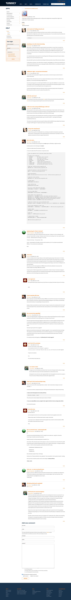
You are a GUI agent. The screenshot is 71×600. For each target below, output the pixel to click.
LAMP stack (60, 592)
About (7, 588)
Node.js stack (61, 591)
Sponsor (7, 596)
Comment (24, 543)
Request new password (12, 56)
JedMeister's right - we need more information (37, 71)
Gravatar (48, 532)
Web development (9, 13)
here (44, 99)
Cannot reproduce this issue (33, 295)
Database (8, 23)
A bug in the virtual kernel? (34, 128)
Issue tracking (9, 21)
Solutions (19, 588)
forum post (30, 486)
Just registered (31, 279)
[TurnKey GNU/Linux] (11, 4)
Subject (23, 539)
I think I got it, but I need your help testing (36, 381)
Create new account (11, 55)
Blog (30, 4)
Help (25, 4)
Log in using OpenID (11, 53)
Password (8, 48)
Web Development (49, 592)
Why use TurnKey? (8, 590)
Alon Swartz (29, 141)
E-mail (23, 529)
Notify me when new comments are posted (30, 574)
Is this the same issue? (32, 96)
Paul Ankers (24, 16)
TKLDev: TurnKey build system (21, 593)
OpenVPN (60, 590)
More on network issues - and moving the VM (36, 429)
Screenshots (38, 4)
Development (9, 36)
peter (29, 280)
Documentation (9, 37)
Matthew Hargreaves (30, 232)
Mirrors (7, 592)
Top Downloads (62, 588)
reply (64, 40)
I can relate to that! (33, 366)
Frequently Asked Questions (36, 591)
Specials (8, 11)
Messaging (8, 19)
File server (60, 595)
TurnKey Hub (46, 4)
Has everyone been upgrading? (33, 313)
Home (23, 8)
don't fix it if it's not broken (34, 343)
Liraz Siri (28, 30)
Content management (10, 16)
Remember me (10, 52)
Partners (7, 595)
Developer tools (9, 24)
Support (23, 23)
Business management (10, 18)
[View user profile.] (24, 13)
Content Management (49, 590)
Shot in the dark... (31, 140)
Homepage (23, 535)
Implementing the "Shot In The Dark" (35, 231)
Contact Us (7, 593)
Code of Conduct (8, 591)
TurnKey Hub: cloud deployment (22, 591)
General (8, 34)
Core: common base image (21, 590)
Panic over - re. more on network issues (35, 469)
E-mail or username (10, 44)
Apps (20, 4)
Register (63, 1)
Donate (33, 593)
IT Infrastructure (48, 591)
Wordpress (60, 593)
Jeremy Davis (29, 45)
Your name (23, 525)
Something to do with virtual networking (36, 44)
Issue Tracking (48, 593)
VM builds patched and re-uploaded (34, 483)
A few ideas (29, 254)
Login (59, 1)
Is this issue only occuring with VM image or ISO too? (38, 106)
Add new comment (25, 25)
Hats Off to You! (31, 409)
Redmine (60, 596)
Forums (8, 31)
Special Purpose (48, 596)
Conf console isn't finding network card (35, 29)
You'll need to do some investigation (36, 491)
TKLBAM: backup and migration (21, 592)
